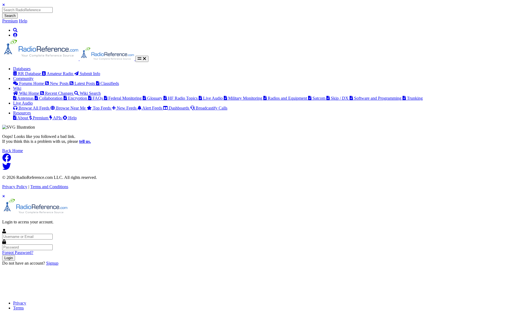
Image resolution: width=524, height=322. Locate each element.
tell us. (85, 141)
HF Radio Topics (183, 98)
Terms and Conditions (49, 186)
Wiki (17, 88)
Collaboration (51, 98)
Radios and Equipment (288, 98)
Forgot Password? (17, 252)
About (23, 118)
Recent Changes (59, 93)
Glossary (155, 98)
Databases (22, 68)
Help (23, 21)
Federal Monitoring (125, 98)
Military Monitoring (245, 98)
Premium (10, 21)
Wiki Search (90, 93)
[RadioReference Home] (41, 59)
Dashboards (179, 108)
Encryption (78, 98)
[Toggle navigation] (141, 59)
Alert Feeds (152, 108)
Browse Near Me (71, 108)
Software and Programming (378, 98)
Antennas (26, 98)
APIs (58, 118)
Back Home (12, 150)
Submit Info (90, 73)
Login (8, 258)
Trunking (415, 98)
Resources (22, 113)
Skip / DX (340, 98)
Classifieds (109, 83)
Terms (18, 308)
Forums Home (32, 83)
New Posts (60, 83)
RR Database (30, 73)
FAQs (98, 98)
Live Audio (213, 98)
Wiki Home (29, 93)
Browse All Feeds (34, 108)
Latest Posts (85, 83)
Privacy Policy (14, 186)
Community (23, 78)
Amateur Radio (60, 73)
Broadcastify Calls (211, 108)
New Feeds (127, 108)
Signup (52, 263)
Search (10, 16)
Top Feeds (102, 108)
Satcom (319, 98)
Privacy (19, 303)
